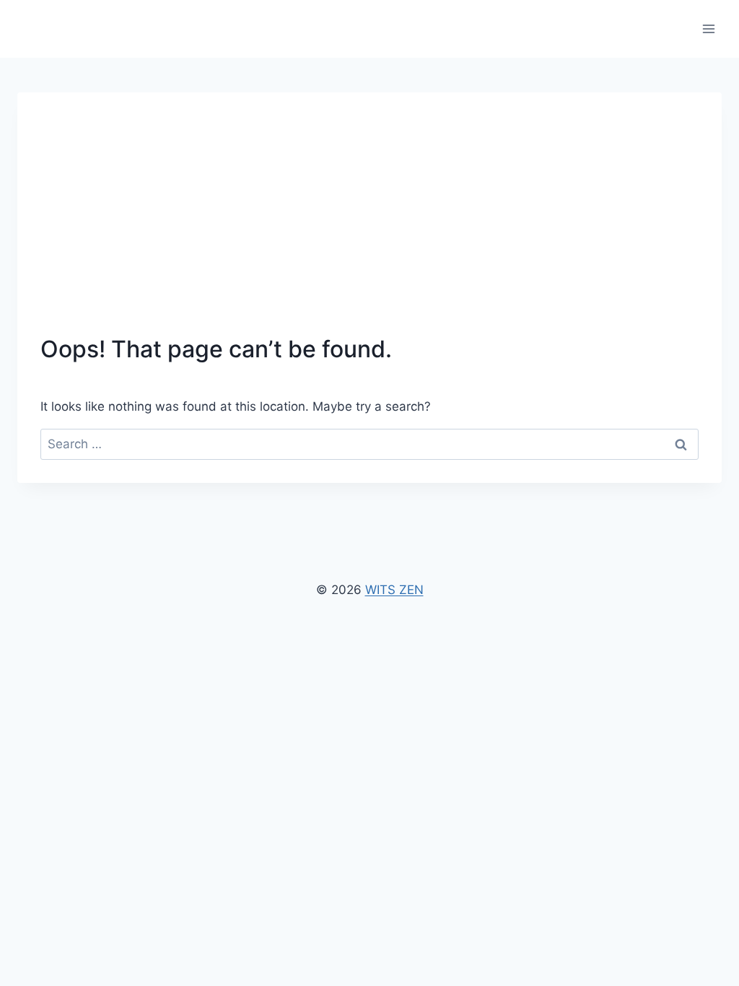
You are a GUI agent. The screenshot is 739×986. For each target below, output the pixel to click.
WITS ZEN (394, 590)
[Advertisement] (369, 224)
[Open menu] (708, 28)
